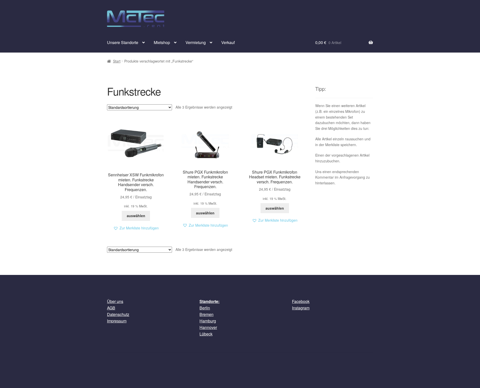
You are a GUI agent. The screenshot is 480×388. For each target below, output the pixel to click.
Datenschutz (118, 314)
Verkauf (228, 42)
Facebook (301, 301)
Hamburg (208, 321)
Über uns (115, 301)
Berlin (205, 308)
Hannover (208, 327)
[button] (136, 228)
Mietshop (162, 42)
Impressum (116, 321)
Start (116, 61)
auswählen (136, 215)
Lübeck (206, 334)
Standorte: (210, 301)
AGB (111, 308)
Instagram (301, 308)
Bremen (207, 314)
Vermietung (196, 42)
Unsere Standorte (122, 42)
